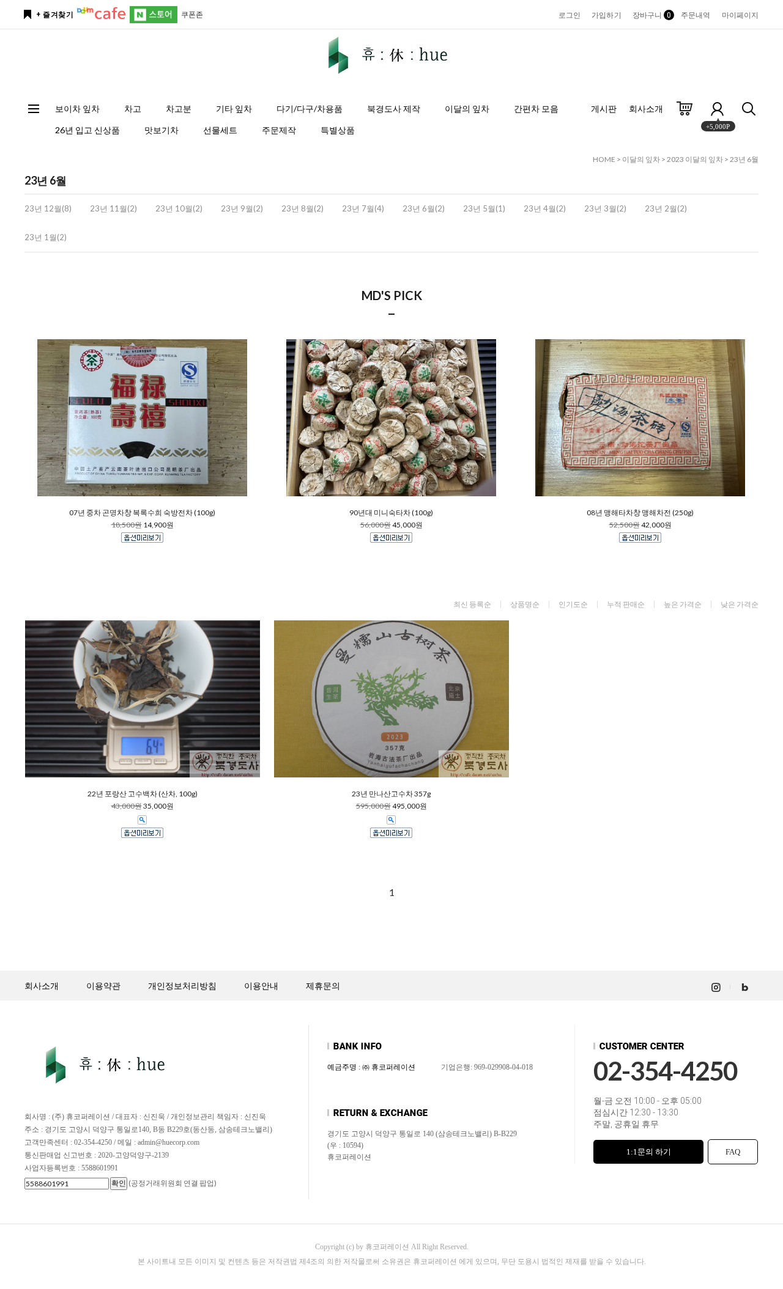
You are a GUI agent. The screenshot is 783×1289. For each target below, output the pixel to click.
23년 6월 (744, 159)
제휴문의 (323, 986)
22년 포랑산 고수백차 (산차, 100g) (142, 794)
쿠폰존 (192, 14)
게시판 (604, 108)
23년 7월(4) (363, 208)
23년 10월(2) (178, 208)
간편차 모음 (536, 108)
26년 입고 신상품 (87, 130)
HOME (604, 159)
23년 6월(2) (424, 208)
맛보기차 (161, 130)
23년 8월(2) (302, 208)
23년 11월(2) (113, 208)
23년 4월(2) (545, 208)
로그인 (569, 15)
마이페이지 (740, 15)
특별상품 (338, 130)
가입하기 (606, 15)
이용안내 (261, 986)
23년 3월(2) (605, 208)
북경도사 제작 (393, 108)
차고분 (178, 108)
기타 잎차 (234, 108)
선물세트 (220, 130)
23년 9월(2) (242, 208)
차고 (132, 108)
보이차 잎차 (77, 108)
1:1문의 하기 (648, 1151)
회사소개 (646, 108)
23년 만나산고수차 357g (391, 794)
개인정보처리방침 (182, 986)
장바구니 (651, 15)
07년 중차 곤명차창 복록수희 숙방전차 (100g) (142, 513)
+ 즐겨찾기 (54, 14)
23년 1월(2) (45, 237)
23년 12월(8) (48, 208)
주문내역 (695, 15)
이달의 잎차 (467, 108)
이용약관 (103, 986)
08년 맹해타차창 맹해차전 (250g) (640, 513)
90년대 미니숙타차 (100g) (391, 513)
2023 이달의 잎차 (695, 159)
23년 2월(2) (666, 208)
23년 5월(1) (484, 208)
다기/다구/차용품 (309, 108)
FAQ (732, 1151)
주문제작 (279, 130)
